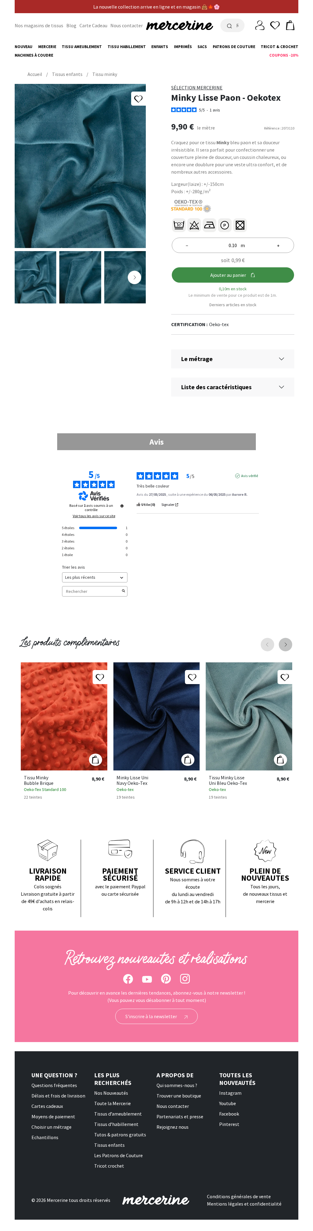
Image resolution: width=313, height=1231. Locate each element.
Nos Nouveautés (111, 1093)
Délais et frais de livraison (58, 1096)
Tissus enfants (109, 1145)
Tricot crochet (109, 1166)
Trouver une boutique (178, 1096)
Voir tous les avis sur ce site (94, 516)
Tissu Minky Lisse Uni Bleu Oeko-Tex (228, 780)
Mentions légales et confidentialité (244, 1204)
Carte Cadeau (93, 25)
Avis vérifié (249, 475)
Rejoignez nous (172, 1127)
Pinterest (229, 1124)
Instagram (230, 1093)
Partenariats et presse (179, 1116)
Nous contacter (126, 25)
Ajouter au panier (228, 275)
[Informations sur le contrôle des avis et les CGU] (122, 505)
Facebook (229, 1114)
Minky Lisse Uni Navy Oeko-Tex (132, 780)
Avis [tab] (156, 442)
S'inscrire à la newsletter (151, 1016)
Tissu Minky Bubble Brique (38, 780)
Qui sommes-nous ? (176, 1085)
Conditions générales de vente (239, 1196)
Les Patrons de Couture (118, 1155)
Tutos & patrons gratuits (120, 1134)
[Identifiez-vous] (260, 25)
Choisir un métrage (51, 1127)
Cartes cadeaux (47, 1106)
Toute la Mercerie (112, 1103)
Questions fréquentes (54, 1085)
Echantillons (44, 1137)
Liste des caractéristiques (216, 387)
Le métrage (197, 359)
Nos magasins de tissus (39, 25)
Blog (71, 25)
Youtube (227, 1103)
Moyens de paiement (53, 1116)
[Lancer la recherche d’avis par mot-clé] (123, 591)
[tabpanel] (156, 537)
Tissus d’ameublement (118, 1114)
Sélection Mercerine (197, 88)
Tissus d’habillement (116, 1124)
